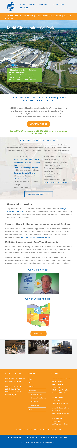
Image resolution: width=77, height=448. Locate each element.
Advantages (32, 390)
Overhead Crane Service (37, 398)
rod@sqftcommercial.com (60, 403)
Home (30, 379)
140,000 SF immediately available (26, 159)
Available (31, 386)
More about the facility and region (56, 182)
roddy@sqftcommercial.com (60, 413)
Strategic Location (35, 394)
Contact (30, 409)
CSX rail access (20, 179)
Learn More (38, 333)
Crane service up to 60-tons (24, 173)
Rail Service (33, 401)
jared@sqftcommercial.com (60, 424)
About (30, 383)
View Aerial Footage (38, 124)
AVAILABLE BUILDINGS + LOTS (39, 194)
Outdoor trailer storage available (26, 168)
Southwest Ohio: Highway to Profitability (35, 237)
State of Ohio (33, 405)
